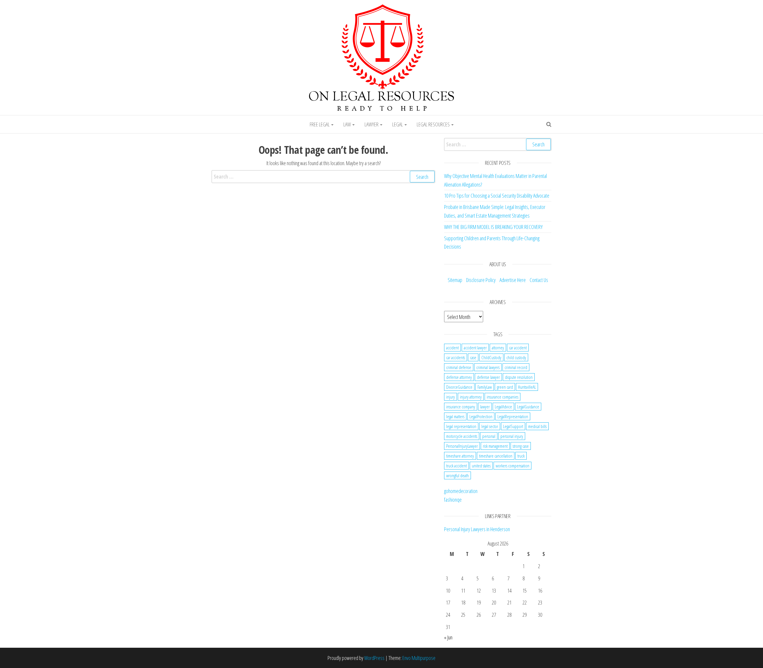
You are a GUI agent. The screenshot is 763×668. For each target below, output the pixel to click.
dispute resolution (519, 377)
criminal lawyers (488, 367)
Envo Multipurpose (418, 657)
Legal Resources (434, 124)
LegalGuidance (528, 407)
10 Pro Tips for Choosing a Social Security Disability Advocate (496, 195)
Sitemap (455, 279)
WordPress (374, 657)
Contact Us (539, 279)
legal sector (489, 426)
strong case (521, 446)
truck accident (456, 466)
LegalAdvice (503, 407)
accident (452, 348)
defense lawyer (488, 377)
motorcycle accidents (461, 436)
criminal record (516, 367)
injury (450, 397)
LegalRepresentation (512, 416)
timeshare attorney (460, 456)
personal (488, 436)
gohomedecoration (460, 491)
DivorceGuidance (459, 387)
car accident (518, 348)
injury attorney (471, 397)
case (473, 357)
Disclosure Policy (481, 279)
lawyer (485, 407)
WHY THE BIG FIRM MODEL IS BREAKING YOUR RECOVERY (493, 226)
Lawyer (372, 124)
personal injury (511, 436)
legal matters (455, 416)
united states (481, 466)
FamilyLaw (484, 387)
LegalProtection (480, 416)
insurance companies (502, 397)
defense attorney (459, 377)
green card (505, 387)
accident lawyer (475, 348)
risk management (495, 446)
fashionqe (453, 499)
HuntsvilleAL (527, 387)
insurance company (460, 407)
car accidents (455, 357)
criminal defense (458, 367)
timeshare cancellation (495, 456)
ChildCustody (491, 357)
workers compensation (512, 466)
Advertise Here (513, 279)
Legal (398, 124)
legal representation (461, 426)
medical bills (537, 426)
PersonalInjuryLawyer (462, 446)
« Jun (448, 637)
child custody (516, 357)
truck (521, 456)
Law (347, 124)
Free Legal (320, 124)
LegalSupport (513, 426)
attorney (498, 348)
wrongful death (457, 475)
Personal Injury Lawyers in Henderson (477, 529)
